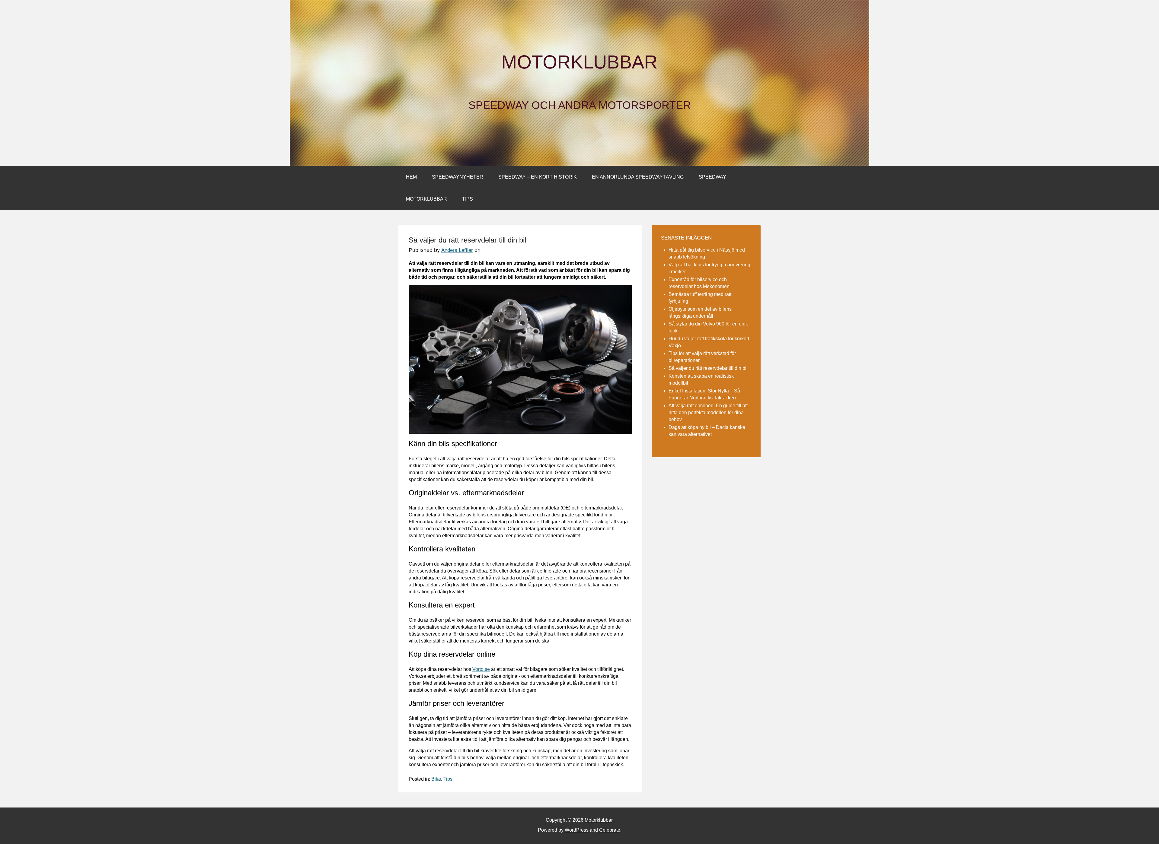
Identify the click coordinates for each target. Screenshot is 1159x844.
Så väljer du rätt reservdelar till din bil (708, 368)
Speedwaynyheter (457, 176)
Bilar (436, 779)
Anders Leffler (457, 250)
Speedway (712, 176)
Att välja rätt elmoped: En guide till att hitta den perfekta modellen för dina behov (708, 412)
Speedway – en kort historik (537, 176)
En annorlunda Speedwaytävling (638, 176)
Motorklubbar (579, 62)
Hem (411, 176)
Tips (467, 198)
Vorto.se (481, 669)
